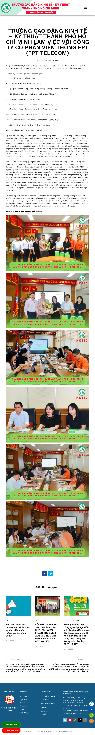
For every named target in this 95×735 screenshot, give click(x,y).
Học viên (44, 714)
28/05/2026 (68, 649)
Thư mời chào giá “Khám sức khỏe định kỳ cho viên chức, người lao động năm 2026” (18, 630)
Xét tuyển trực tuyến (48, 696)
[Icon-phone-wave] (75, 720)
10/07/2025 (42, 61)
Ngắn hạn (23, 703)
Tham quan (45, 700)
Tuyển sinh (74, 620)
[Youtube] (70, 720)
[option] (18, 619)
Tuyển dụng (24, 712)
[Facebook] (65, 720)
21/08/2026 (10, 641)
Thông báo (23, 706)
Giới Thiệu (23, 696)
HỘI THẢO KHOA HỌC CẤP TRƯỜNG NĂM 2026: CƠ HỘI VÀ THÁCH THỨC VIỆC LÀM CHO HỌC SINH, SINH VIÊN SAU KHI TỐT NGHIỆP (47, 633)
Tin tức (54, 61)
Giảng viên (44, 711)
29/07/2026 (39, 646)
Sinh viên (44, 708)
